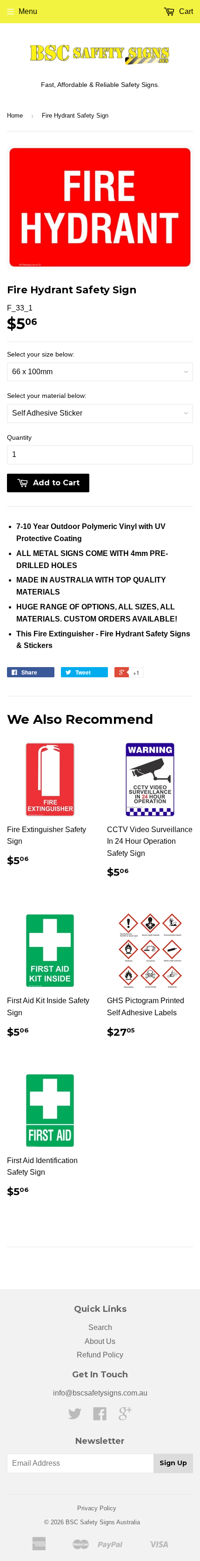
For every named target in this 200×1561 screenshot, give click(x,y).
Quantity (19, 437)
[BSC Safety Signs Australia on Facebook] (100, 1417)
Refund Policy (100, 1355)
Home (15, 115)
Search (100, 1327)
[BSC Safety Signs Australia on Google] (125, 1417)
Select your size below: (40, 354)
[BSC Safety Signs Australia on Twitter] (75, 1417)
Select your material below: (47, 395)
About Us (100, 1341)
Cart (185, 11)
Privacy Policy (96, 1508)
